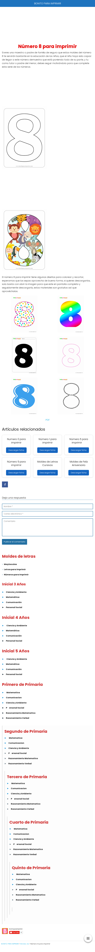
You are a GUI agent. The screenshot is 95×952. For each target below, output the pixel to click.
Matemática (12, 597)
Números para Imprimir (16, 574)
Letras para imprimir (15, 569)
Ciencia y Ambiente (16, 592)
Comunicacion (14, 697)
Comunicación (14, 602)
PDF (48, 419)
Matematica (13, 692)
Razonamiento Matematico (21, 713)
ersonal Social (16, 707)
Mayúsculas (10, 564)
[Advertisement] (47, 25)
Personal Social (14, 607)
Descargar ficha (16, 450)
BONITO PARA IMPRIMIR (47, 3)
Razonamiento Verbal (17, 718)
